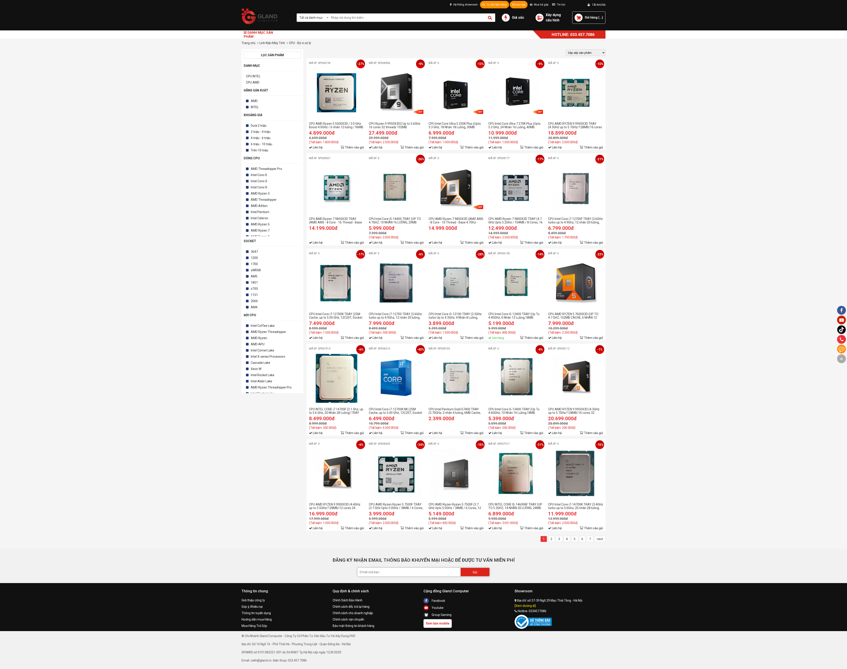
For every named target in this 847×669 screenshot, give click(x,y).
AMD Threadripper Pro (266, 169)
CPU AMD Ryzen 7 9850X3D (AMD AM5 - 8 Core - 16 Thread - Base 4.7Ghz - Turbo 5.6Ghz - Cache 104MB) (456, 220)
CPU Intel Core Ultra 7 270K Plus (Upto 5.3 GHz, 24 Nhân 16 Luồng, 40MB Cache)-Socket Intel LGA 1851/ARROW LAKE (515, 125)
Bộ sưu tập (518, 4)
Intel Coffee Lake (263, 325)
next (600, 539)
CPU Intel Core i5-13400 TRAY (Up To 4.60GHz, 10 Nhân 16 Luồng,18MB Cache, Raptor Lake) (514, 410)
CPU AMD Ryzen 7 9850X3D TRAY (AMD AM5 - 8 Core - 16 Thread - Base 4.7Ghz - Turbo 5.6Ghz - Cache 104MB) (336, 220)
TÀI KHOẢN (597, 4)
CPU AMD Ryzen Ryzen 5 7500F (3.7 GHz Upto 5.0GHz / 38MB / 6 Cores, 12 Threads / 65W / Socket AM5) (455, 506)
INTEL (255, 107)
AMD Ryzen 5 (260, 224)
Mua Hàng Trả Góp (254, 626)
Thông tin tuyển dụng (256, 613)
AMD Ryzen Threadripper (268, 332)
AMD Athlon (259, 206)
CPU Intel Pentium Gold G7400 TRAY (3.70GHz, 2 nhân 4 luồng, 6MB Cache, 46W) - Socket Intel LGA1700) (455, 410)
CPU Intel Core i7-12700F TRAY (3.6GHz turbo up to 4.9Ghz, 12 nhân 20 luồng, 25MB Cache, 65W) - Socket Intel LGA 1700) (575, 220)
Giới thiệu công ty (253, 600)
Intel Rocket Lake (262, 375)
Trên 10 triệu (259, 150)
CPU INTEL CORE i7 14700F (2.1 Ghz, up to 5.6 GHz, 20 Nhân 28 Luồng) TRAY (336, 410)
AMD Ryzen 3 (260, 193)
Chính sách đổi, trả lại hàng (351, 606)
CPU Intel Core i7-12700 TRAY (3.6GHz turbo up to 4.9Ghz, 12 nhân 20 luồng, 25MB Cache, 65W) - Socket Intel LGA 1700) (395, 315)
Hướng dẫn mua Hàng (257, 619)
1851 (254, 282)
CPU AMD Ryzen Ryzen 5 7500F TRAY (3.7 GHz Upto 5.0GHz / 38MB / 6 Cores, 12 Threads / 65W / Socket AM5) (396, 506)
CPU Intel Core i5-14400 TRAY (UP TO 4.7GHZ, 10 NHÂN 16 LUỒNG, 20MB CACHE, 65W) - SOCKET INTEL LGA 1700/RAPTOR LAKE (395, 220)
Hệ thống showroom (465, 4)
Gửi (475, 572)
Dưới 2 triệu (258, 125)
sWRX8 (256, 270)
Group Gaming (441, 615)
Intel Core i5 (259, 175)
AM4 (254, 307)
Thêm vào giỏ (354, 147)
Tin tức (560, 4)
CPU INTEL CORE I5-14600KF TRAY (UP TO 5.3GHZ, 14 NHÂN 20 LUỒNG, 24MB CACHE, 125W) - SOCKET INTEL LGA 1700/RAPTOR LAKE (515, 506)
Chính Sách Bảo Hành (347, 600)
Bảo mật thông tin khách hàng (353, 626)
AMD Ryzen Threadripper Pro (271, 387)
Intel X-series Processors (268, 356)
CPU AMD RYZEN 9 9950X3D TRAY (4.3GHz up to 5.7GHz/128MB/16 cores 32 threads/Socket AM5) (575, 125)
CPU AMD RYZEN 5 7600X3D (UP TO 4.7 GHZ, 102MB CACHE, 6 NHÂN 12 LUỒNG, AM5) (573, 315)
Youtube (437, 608)
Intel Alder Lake (261, 381)
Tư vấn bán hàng (496, 4)
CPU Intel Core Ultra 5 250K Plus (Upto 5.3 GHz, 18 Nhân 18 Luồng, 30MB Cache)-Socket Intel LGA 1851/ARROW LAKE (455, 125)
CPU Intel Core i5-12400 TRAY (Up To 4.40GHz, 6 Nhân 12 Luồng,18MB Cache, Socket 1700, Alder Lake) (514, 315)
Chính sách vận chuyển (348, 619)
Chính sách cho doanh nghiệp (353, 613)
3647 (254, 251)
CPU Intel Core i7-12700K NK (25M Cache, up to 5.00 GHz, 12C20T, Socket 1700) (395, 410)
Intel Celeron (259, 218)
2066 (254, 301)
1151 (254, 295)
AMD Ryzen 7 (260, 230)
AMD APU (257, 344)
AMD (254, 101)
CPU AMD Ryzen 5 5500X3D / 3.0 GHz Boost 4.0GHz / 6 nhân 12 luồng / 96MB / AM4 (336, 125)
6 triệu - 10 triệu (261, 144)
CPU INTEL (253, 76)
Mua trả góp (540, 4)
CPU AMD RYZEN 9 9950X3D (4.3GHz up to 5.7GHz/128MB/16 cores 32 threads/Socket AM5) (574, 410)
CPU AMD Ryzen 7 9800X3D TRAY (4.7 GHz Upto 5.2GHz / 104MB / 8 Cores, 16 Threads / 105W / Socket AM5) (515, 220)
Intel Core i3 (259, 181)
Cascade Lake (260, 362)
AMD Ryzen (259, 338)
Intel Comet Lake (262, 350)
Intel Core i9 (259, 187)
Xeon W (256, 369)
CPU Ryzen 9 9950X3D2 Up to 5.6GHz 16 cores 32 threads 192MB (394, 125)
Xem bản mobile (437, 623)
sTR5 (254, 288)
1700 (254, 264)
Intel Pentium (260, 212)
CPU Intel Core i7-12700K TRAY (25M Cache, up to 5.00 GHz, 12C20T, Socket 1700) (335, 315)
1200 (254, 258)
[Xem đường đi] (525, 606)
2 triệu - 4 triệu (260, 132)
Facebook (438, 600)
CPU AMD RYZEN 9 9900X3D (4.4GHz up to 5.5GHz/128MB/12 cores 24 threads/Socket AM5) (334, 506)
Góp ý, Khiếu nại (252, 606)
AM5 (254, 276)
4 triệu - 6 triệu (260, 138)
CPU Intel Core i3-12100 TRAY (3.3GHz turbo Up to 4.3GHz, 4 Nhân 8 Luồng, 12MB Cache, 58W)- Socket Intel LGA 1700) (455, 315)
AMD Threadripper (264, 199)
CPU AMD (252, 82)
